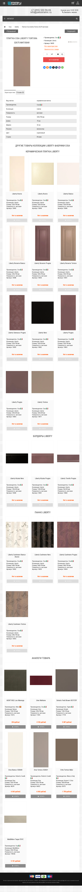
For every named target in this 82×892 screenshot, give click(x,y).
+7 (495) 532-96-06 (41, 10)
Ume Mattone (41, 700)
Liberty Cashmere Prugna (68, 555)
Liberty (17, 27)
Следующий (71, 31)
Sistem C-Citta (68, 781)
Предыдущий (11, 31)
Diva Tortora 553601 (41, 770)
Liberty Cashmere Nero (43, 555)
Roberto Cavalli (20, 776)
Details (66, 709)
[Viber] (58, 67)
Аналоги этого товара (52, 49)
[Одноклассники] (46, 67)
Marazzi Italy (71, 776)
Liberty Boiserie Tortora (68, 263)
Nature (15, 709)
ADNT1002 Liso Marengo (15, 700)
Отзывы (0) (20, 92)
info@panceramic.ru (41, 12)
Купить (16, 727)
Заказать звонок (70, 12)
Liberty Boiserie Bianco (17, 263)
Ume (39, 709)
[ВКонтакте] (43, 67)
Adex (17, 707)
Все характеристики (51, 46)
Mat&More (16, 848)
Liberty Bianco (68, 194)
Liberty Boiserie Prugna (42, 263)
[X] (52, 67)
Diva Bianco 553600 (15, 770)
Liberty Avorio (17, 194)
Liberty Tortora (42, 402)
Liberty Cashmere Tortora (17, 624)
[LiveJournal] (55, 67)
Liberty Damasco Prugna (17, 333)
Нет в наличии (54, 60)
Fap (17, 846)
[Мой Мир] (49, 67)
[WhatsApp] (61, 67)
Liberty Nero (42, 333)
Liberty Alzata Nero (17, 478)
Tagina (69, 707)
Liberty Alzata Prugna (42, 478)
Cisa (10, 27)
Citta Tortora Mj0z (66, 770)
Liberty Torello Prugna (68, 478)
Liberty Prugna (68, 333)
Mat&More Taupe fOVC (15, 839)
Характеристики (10, 92)
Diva (14, 781)
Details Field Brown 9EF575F (66, 700)
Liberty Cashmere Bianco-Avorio (17, 556)
